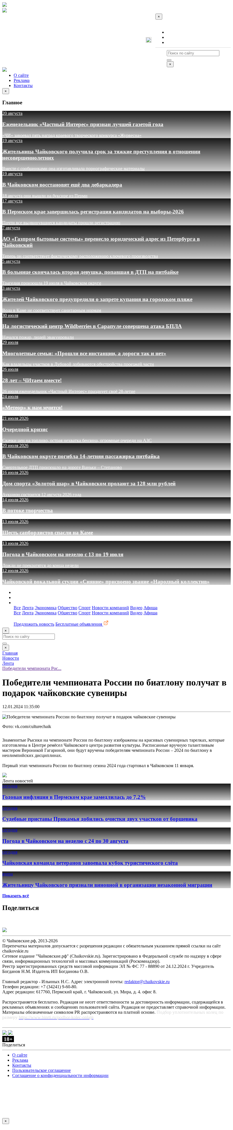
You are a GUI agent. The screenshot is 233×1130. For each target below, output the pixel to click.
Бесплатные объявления (79, 624)
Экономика (46, 607)
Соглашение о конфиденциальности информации (60, 1075)
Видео (136, 607)
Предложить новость (34, 624)
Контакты (176, 42)
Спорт (84, 607)
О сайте (174, 32)
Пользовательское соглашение (41, 1070)
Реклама (175, 37)
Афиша (150, 607)
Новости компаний (110, 607)
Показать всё (15, 895)
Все (17, 607)
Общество (67, 607)
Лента (28, 607)
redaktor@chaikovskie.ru (147, 981)
